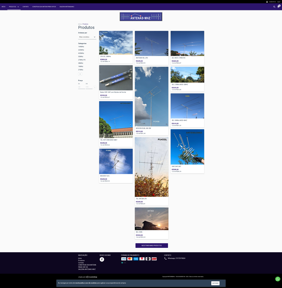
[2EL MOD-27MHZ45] (187, 43)
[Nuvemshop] (87, 277)
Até (87, 83)
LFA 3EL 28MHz (105, 56)
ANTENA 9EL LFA (142, 58)
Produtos (12, 6)
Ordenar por (82, 33)
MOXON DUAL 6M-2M (143, 128)
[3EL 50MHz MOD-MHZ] (187, 106)
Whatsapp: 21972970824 (176, 258)
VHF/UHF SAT (176, 166)
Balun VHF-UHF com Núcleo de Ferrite (113, 92)
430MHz (81, 53)
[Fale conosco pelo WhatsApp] (277, 279)
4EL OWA (139, 232)
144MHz (81, 47)
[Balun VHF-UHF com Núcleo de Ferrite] (116, 77)
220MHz (81, 50)
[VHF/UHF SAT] (187, 147)
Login (278, 2)
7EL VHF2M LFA (141, 199)
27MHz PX (81, 60)
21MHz (80, 70)
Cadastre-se (272, 2)
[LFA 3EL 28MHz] (116, 43)
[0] (278, 7)
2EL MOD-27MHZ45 (178, 58)
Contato (26, 6)
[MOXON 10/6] (116, 161)
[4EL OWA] (151, 218)
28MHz (80, 63)
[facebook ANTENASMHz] (102, 259)
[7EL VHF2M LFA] (151, 167)
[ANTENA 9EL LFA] (151, 43)
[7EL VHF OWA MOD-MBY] (116, 119)
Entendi (215, 283)
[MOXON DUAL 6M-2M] (151, 96)
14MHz (80, 66)
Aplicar (94, 87)
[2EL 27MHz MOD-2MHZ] (187, 75)
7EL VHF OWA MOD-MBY (108, 140)
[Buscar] (274, 7)
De (79, 83)
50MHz (80, 56)
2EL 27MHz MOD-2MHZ (180, 84)
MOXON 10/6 (104, 176)
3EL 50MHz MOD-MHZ (179, 120)
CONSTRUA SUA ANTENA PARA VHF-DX (44, 6)
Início (3, 6)
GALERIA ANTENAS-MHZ (67, 6)
